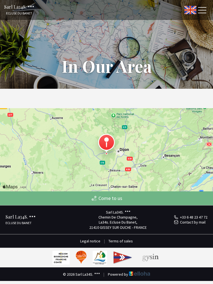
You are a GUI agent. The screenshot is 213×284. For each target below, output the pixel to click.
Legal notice (90, 241)
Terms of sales (120, 241)
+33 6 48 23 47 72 (193, 217)
